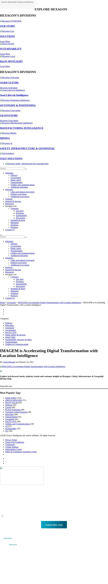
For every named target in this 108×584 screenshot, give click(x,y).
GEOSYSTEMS (9, 115)
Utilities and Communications (17, 424)
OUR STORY (7, 26)
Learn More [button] (5, 41)
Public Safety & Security (15, 335)
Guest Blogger (9, 362)
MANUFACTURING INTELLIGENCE (21, 128)
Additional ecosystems (20, 196)
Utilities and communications (23, 185)
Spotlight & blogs (18, 220)
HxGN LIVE (10, 332)
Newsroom (20, 218)
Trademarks (10, 445)
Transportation (17, 182)
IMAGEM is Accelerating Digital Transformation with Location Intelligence (49, 302)
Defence (14, 175)
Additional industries (19, 187)
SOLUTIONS (7, 36)
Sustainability (21, 215)
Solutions (9, 189)
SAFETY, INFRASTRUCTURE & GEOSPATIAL (27, 148)
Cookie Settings (11, 447)
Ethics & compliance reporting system (21, 452)
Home (2, 302)
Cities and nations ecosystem (22, 192)
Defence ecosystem (19, 194)
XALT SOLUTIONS (11, 158)
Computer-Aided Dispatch (16, 412)
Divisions (20, 213)
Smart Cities (10, 337)
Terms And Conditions (14, 442)
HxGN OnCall (11, 402)
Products (9, 199)
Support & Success (13, 201)
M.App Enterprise (12, 410)
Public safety (16, 180)
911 (6, 431)
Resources (9, 204)
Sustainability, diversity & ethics (18, 339)
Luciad (8, 407)
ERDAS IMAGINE (13, 400)
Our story (20, 211)
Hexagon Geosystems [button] (9, 120)
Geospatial (11, 302)
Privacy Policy (11, 440)
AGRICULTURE (9, 82)
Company (15, 208)
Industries (9, 173)
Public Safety (10, 398)
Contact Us (10, 230)
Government (16, 178)
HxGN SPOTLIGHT (11, 61)
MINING (5, 138)
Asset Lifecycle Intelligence (14, 95)
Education (9, 325)
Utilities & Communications (16, 344)
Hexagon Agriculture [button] (9, 88)
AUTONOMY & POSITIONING (18, 105)
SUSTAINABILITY (11, 48)
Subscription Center (13, 449)
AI (6, 426)
